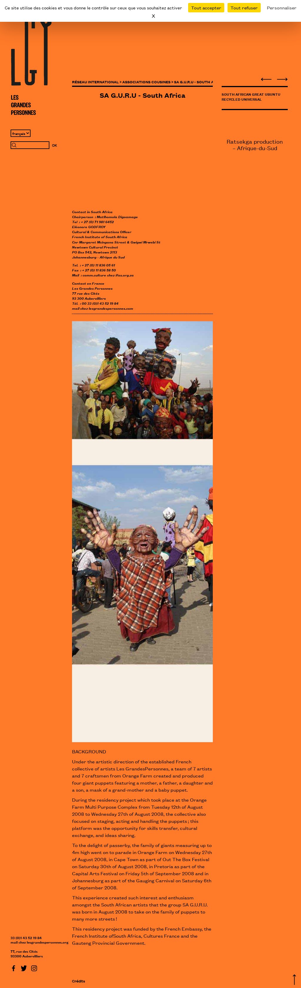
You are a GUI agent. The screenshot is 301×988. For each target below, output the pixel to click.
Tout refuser (244, 7)
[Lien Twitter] (24, 967)
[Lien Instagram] (34, 967)
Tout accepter (206, 7)
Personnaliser (282, 7)
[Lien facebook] (13, 967)
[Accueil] (31, 63)
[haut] (294, 979)
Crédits (78, 981)
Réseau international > (96, 81)
